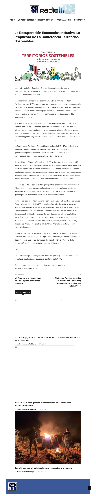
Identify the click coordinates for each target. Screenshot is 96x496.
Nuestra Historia (45, 20)
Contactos (79, 20)
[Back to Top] (89, 488)
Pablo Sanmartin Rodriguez (26, 472)
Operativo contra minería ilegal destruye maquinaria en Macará (43, 468)
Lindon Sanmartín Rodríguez (26, 344)
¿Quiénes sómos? (26, 20)
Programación (64, 20)
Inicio (12, 20)
